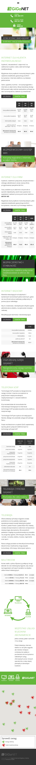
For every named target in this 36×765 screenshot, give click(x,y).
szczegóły (7, 96)
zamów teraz (20, 96)
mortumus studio (10, 759)
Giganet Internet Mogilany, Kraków (20, 758)
